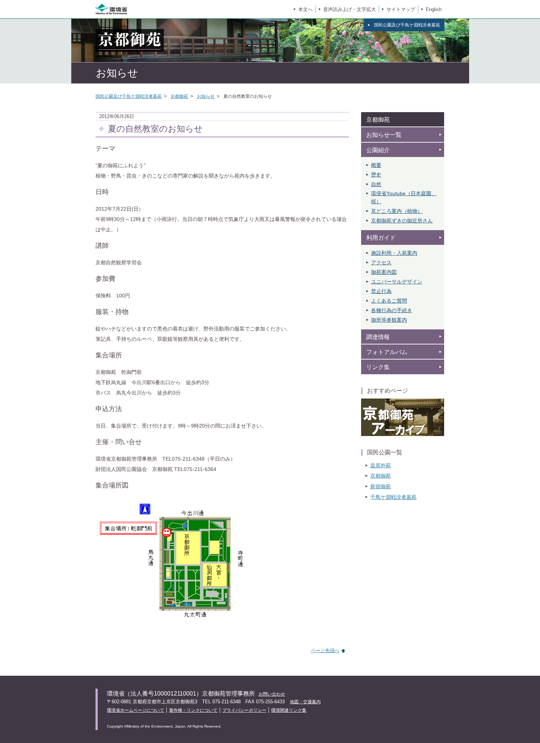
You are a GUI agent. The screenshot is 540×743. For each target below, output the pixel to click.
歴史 (376, 175)
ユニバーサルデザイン (396, 282)
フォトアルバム (386, 352)
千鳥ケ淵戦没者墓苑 (393, 497)
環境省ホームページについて (135, 710)
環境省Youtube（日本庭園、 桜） (403, 197)
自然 (376, 184)
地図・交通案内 (305, 701)
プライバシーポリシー (244, 710)
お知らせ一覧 (384, 135)
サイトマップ (400, 9)
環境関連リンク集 (288, 710)
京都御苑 (179, 96)
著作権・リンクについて (193, 710)
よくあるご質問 (389, 301)
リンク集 (378, 367)
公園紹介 (378, 150)
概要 (376, 165)
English (434, 9)
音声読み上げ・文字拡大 (349, 9)
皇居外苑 (380, 465)
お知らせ (206, 96)
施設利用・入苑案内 (394, 253)
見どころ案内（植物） (396, 211)
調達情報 (378, 337)
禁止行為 (381, 291)
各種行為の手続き (391, 310)
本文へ (305, 9)
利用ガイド (381, 238)
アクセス (381, 262)
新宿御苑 (380, 486)
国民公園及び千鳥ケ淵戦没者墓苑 (129, 96)
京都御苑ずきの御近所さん (402, 221)
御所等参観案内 (389, 320)
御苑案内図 (384, 272)
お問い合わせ (272, 694)
